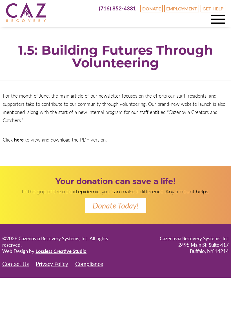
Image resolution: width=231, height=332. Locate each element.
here (19, 139)
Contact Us (15, 264)
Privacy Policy (52, 264)
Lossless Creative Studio (60, 251)
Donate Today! (116, 205)
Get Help (213, 8)
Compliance (89, 264)
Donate (151, 8)
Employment (181, 8)
